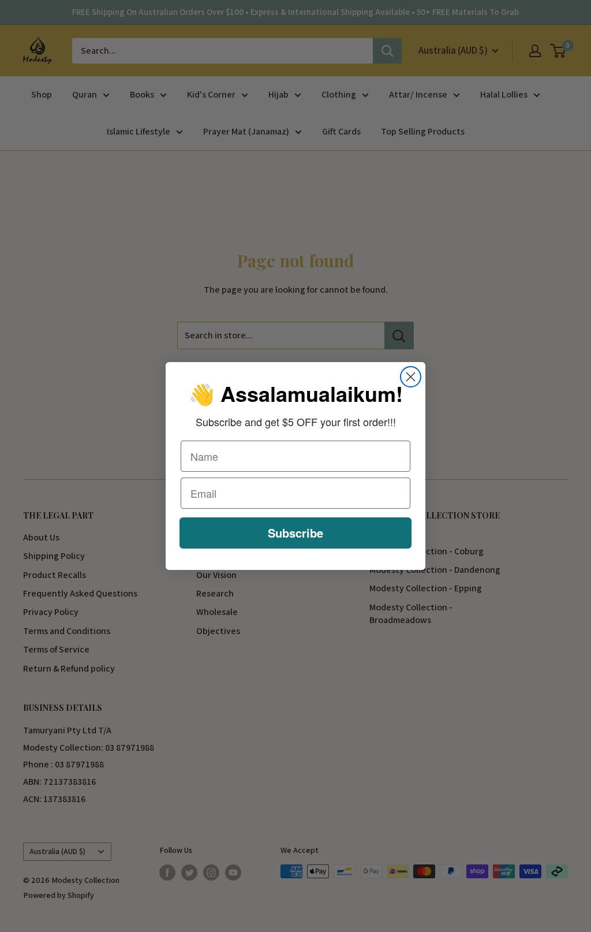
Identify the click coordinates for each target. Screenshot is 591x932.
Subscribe (295, 532)
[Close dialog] (411, 377)
